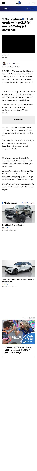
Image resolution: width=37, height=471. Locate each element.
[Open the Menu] (3, 2)
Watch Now (31, 3)
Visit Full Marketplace (28, 203)
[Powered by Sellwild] (32, 318)
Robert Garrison (14, 64)
